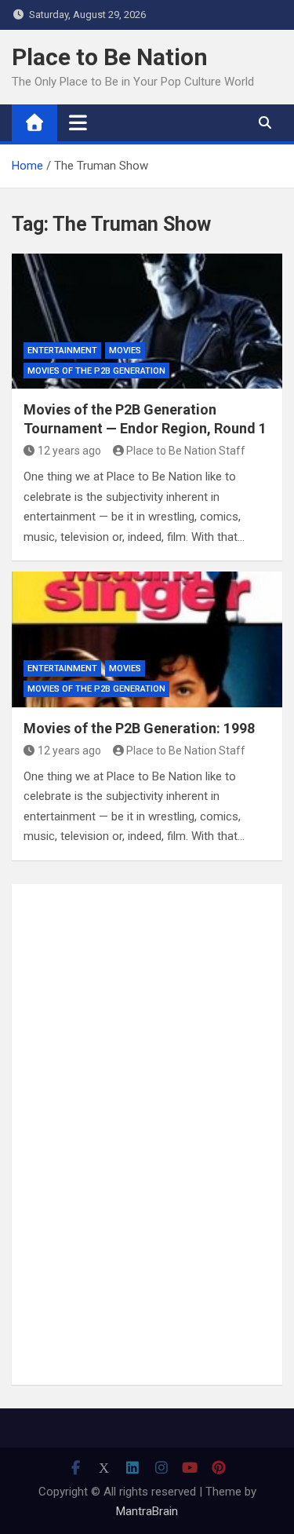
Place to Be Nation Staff (185, 450)
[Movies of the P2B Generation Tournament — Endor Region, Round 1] (147, 321)
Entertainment (62, 350)
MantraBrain (147, 1511)
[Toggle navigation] (78, 122)
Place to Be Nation (110, 57)
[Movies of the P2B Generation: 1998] (147, 639)
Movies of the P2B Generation (96, 371)
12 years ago (69, 450)
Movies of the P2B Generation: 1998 (139, 728)
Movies (125, 350)
